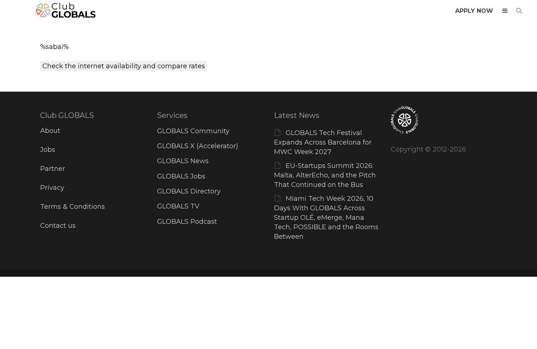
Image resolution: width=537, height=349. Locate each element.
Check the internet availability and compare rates (123, 66)
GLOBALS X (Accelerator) (197, 146)
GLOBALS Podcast (187, 222)
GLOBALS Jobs (181, 176)
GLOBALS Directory (189, 191)
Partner (52, 169)
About (50, 131)
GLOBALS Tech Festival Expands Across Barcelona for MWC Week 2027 (323, 142)
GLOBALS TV (178, 206)
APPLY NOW (474, 10)
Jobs (47, 150)
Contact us (58, 226)
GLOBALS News (183, 161)
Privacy (52, 188)
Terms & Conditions (72, 207)
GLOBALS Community (193, 131)
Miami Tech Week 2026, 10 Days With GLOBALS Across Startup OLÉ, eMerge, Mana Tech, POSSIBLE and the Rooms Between (326, 218)
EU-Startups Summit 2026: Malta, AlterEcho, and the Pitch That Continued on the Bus (325, 175)
